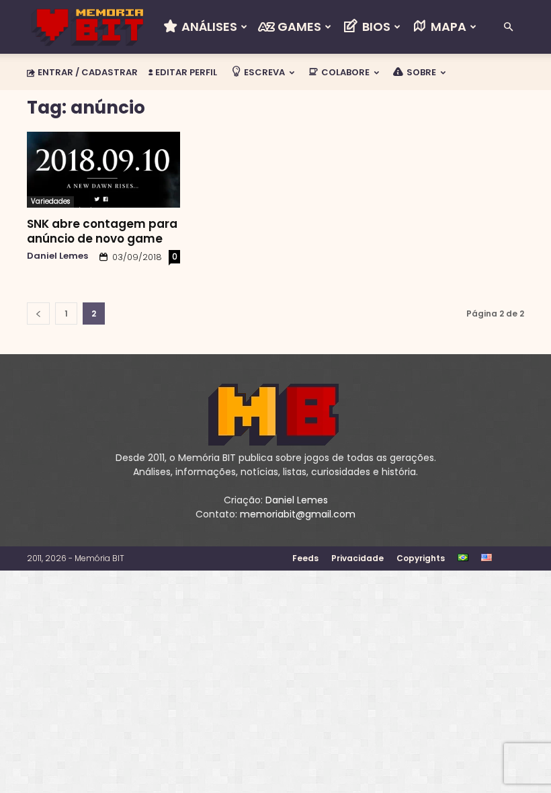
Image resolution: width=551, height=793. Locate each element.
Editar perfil (185, 72)
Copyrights (420, 558)
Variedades (50, 201)
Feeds (305, 558)
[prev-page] (38, 313)
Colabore (344, 72)
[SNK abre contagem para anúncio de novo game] (103, 170)
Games (298, 26)
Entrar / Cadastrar (88, 72)
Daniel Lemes (57, 255)
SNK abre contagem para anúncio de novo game (102, 231)
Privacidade (357, 558)
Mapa (447, 26)
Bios (374, 26)
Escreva (263, 72)
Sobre (420, 72)
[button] (508, 27)
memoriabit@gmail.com (297, 514)
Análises (208, 26)
